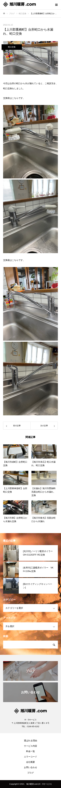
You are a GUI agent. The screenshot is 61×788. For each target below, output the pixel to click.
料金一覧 (30, 751)
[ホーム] (4, 13)
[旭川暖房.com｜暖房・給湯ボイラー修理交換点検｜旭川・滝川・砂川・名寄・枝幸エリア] (27, 5)
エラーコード (30, 756)
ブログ (30, 772)
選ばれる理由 (30, 740)
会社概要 (30, 762)
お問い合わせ (30, 767)
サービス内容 (30, 746)
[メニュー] (56, 4)
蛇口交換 (11, 47)
